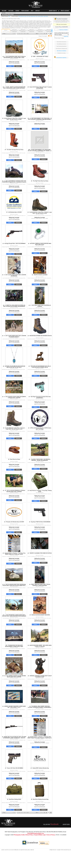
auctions (10, 10)
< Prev (4, 33)
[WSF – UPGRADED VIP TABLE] (39, 46)
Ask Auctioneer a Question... (61, 57)
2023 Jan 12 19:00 (40, 30)
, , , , (33, 16)
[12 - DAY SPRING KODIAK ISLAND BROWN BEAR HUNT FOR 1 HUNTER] (14, 666)
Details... (10, 66)
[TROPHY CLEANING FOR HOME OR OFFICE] (39, 543)
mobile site (32, 849)
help (32, 10)
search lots (7, 849)
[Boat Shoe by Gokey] (14, 449)
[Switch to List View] (51, 36)
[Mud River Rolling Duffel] (14, 789)
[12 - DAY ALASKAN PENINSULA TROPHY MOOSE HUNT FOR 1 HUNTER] (14, 480)
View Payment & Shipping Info (61, 48)
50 (48, 33)
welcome (4, 10)
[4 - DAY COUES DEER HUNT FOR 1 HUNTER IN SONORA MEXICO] (14, 326)
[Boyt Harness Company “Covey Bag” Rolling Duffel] (39, 480)
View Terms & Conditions (61, 50)
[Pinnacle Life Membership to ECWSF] (14, 512)
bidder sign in (53, 10)
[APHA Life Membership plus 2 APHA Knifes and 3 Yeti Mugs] (39, 418)
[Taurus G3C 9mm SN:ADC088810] (14, 758)
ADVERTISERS (66, 824)
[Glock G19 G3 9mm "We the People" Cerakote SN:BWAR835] (39, 77)
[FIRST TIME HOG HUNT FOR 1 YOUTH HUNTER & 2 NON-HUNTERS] (39, 574)
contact (37, 10)
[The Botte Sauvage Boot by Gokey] (14, 140)
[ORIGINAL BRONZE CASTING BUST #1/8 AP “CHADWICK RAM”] (39, 666)
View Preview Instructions (61, 41)
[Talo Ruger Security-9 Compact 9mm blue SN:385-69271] (39, 387)
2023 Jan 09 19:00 (14, 30)
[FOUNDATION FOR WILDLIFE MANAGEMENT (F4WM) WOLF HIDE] (14, 635)
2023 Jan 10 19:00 (23, 30)
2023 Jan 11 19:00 (32, 30)
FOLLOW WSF (47, 824)
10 (44, 33)
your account (25, 10)
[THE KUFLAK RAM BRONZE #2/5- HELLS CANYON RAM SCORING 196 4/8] (39, 356)
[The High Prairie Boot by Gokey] (39, 171)
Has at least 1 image (59, 38)
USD (9, 16)
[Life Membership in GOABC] (14, 202)
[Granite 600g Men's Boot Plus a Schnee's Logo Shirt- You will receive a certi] (14, 418)
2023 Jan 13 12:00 (49, 30)
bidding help (16, 849)
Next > (37, 33)
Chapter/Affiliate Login (40, 834)
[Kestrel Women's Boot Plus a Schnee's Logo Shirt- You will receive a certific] (14, 108)
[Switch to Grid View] (49, 36)
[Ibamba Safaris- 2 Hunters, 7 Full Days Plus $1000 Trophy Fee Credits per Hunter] (14, 543)
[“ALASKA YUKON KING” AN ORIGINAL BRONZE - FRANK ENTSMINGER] (39, 449)
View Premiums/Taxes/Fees (61, 46)
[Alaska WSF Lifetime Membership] (39, 758)
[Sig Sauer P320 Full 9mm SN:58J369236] (39, 512)
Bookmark (18, 66)
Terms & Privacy (50, 834)
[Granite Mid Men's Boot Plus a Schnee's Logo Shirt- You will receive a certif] (39, 202)
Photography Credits (19, 834)
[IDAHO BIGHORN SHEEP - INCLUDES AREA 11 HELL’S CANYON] (39, 635)
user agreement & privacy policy (24, 849)
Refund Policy (29, 834)
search (17, 10)
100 (50, 33)
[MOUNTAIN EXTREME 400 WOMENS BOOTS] (39, 326)
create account (65, 10)
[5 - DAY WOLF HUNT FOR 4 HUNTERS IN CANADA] (39, 295)
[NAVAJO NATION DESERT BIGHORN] (39, 605)
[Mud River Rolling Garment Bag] (39, 789)
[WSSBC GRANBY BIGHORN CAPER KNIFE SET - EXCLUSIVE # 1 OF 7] (14, 696)
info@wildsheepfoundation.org (35, 833)
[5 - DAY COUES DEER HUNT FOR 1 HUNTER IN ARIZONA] (14, 265)
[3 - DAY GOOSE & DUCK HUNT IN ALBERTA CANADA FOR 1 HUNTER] (14, 387)
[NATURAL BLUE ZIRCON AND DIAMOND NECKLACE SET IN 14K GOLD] (14, 356)
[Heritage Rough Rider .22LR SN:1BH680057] (14, 233)
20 (46, 33)
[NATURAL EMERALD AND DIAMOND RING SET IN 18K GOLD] (39, 233)
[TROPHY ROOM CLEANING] (39, 265)
